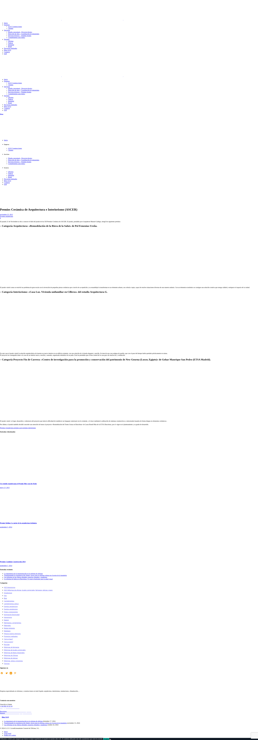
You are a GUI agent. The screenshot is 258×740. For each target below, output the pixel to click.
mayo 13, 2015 (5, 487)
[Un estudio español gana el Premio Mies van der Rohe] (30, 480)
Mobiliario (7, 631)
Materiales (7, 625)
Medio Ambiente (9, 628)
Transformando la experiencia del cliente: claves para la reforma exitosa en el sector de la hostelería (35, 575)
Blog (5, 598)
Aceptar (106, 739)
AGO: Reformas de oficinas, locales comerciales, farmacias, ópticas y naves (28, 590)
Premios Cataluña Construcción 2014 (12, 562)
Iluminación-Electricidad (11, 615)
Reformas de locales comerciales (15, 650)
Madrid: (16, 713)
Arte (5, 596)
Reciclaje (7, 644)
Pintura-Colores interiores (12, 634)
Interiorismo (8, 617)
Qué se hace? (8, 639)
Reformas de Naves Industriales (14, 653)
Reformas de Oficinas (11, 655)
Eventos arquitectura (4, 199)
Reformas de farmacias (11, 647)
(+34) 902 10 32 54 (6, 706)
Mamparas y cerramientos (12, 623)
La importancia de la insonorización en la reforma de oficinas (23, 573)
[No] (110, 739)
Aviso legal (7, 733)
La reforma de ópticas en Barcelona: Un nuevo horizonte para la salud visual (28, 579)
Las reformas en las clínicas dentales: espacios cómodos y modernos (25, 577)
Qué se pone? (8, 642)
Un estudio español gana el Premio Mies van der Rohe (18, 484)
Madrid (6, 620)
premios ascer (18, 428)
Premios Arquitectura (6, 428)
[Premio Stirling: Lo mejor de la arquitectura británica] (27, 519)
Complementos (9, 601)
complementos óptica (11, 604)
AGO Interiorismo (9, 587)
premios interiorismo (29, 428)
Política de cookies (10, 735)
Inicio (2, 199)
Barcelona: (16, 711)
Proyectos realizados (11, 636)
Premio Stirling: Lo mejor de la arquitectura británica (18, 523)
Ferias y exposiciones (11, 612)
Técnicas (7, 663)
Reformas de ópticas (11, 658)
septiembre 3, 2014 (6, 527)
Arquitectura (8, 593)
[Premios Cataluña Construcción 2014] (35, 558)
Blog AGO (5, 717)
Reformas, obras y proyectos (13, 661)
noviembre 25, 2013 (6, 214)
